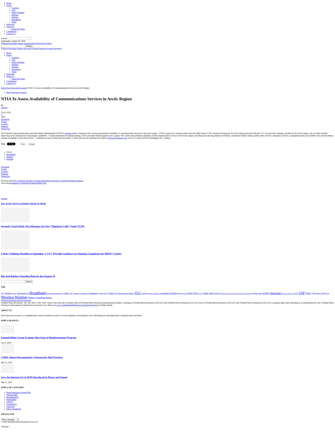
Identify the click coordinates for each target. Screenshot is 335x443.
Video (14, 22)
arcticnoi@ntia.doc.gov (117, 138)
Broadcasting (58, 293)
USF (13, 10)
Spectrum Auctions (287, 293)
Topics (9, 5)
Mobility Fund (182, 293)
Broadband (16, 20)
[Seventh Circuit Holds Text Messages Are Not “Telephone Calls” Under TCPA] (15, 221)
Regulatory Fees (225, 293)
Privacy (200, 293)
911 (2, 293)
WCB (324, 293)
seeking (68, 133)
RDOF (217, 293)
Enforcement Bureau (126, 293)
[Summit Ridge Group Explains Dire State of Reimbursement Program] (7, 332)
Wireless (15, 15)
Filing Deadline (18, 13)
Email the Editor (18, 29)
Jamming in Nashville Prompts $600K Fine (28, 183)
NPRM (189, 293)
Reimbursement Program (237, 293)
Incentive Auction (153, 293)
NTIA (195, 293)
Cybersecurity (103, 293)
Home (8, 3)
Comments (76, 293)
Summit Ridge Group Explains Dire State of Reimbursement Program (38, 337)
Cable (66, 293)
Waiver (318, 293)
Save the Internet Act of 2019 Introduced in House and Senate (34, 377)
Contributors (11, 31)
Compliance (93, 293)
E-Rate (110, 293)
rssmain (4, 108)
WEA (327, 293)
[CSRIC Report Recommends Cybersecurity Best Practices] (7, 352)
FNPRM (143, 293)
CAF (70, 293)
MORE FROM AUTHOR (34, 204)
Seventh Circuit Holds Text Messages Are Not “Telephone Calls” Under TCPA (42, 226)
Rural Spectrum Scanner (17, 88)
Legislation (164, 293)
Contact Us (11, 34)
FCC (138, 293)
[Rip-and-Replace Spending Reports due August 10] (15, 271)
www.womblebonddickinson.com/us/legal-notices (77, 305)
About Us (10, 27)
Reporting (249, 293)
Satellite (266, 293)
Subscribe (10, 24)
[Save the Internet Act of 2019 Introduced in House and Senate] (7, 372)
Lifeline (173, 293)
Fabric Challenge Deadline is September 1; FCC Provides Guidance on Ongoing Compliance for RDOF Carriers (61, 253)
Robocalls (257, 293)
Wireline (15, 17)
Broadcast (49, 293)
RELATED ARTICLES (12, 204)
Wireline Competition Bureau (40, 298)
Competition (84, 293)
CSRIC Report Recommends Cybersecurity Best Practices (32, 357)
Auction (14, 293)
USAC (296, 293)
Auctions (15, 8)
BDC (27, 293)
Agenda (8, 293)
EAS (115, 293)
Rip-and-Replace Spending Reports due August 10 (28, 276)
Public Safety (208, 293)
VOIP (313, 293)
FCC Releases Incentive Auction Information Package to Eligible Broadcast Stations (48, 181)
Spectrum (275, 293)
